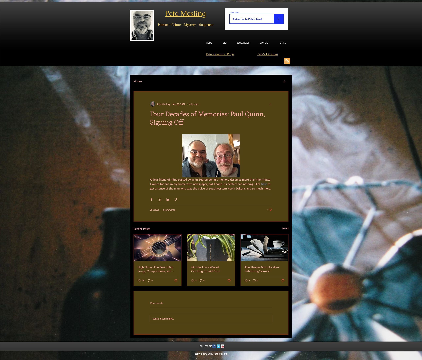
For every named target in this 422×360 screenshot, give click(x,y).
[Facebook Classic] (214, 346)
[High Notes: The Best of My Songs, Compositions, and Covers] (157, 247)
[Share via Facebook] (151, 199)
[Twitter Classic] (218, 346)
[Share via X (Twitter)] (159, 199)
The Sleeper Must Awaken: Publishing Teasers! (262, 269)
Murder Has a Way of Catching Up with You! (205, 269)
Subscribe (234, 12)
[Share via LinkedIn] (167, 199)
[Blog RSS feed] (287, 61)
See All (285, 228)
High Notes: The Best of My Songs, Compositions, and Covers (155, 269)
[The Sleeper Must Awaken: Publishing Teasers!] (264, 247)
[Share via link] (175, 199)
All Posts (138, 81)
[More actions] (270, 104)
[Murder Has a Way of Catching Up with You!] (211, 247)
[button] (284, 81)
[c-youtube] (222, 346)
